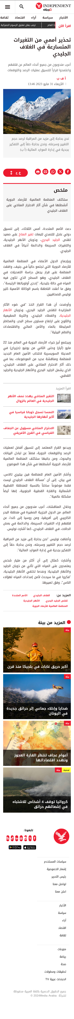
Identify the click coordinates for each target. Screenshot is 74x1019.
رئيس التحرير (59, 877)
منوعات (62, 949)
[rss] (7, 838)
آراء (33, 17)
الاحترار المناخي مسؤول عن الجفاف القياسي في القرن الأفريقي (28, 430)
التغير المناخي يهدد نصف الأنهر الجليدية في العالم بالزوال (31, 398)
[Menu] (7, 7)
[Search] (21, 7)
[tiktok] (12, 838)
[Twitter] (30, 838)
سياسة (47, 17)
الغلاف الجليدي (41, 595)
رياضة (63, 957)
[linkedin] (16, 838)
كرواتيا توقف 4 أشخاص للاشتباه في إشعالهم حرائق (40, 804)
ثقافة (63, 935)
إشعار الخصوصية (56, 869)
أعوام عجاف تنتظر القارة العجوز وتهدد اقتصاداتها (41, 758)
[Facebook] (34, 838)
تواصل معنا (59, 884)
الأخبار (63, 17)
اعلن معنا (60, 892)
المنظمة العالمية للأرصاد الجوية (50, 606)
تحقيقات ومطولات (55, 972)
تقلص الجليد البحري (57, 601)
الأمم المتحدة (19, 595)
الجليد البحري (50, 240)
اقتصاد (20, 17)
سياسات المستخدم (55, 862)
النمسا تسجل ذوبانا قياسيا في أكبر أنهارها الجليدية (31, 414)
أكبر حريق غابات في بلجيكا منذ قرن (37, 666)
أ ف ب (62, 78)
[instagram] (25, 838)
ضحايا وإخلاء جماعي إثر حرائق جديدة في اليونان (37, 711)
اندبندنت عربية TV (55, 979)
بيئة (41, 622)
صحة (63, 964)
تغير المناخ (26, 234)
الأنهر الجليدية (31, 601)
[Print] (38, 172)
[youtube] (21, 838)
